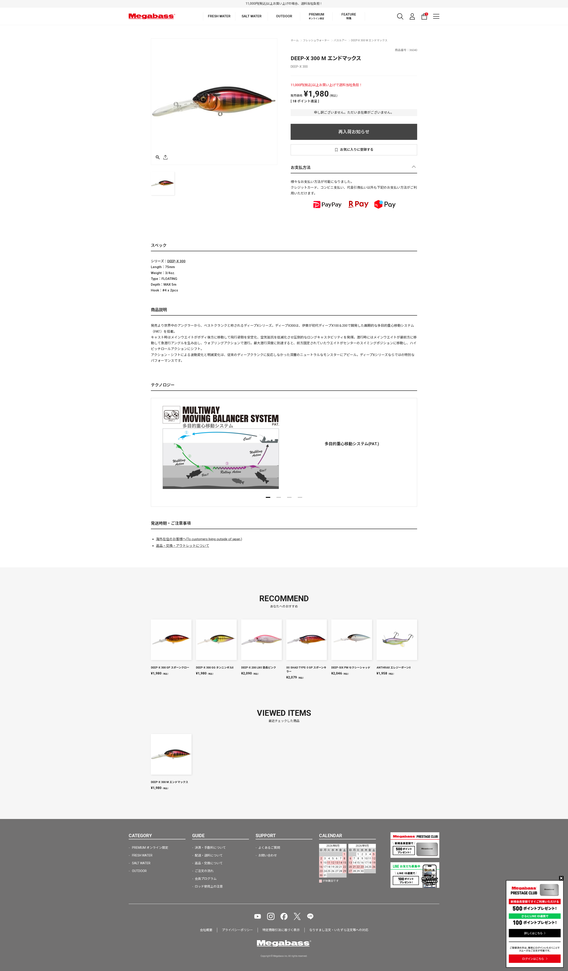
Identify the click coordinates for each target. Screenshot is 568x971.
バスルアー (340, 40)
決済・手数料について (210, 847)
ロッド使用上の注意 (209, 886)
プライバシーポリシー (237, 930)
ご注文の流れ (204, 871)
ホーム (295, 40)
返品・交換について (209, 863)
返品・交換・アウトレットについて (182, 546)
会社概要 (206, 930)
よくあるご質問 (269, 847)
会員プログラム (206, 878)
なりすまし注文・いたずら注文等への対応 (338, 930)
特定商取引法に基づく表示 (281, 930)
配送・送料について (209, 855)
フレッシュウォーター (316, 40)
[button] (268, 497)
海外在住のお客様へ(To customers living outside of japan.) (199, 539)
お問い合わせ (267, 855)
